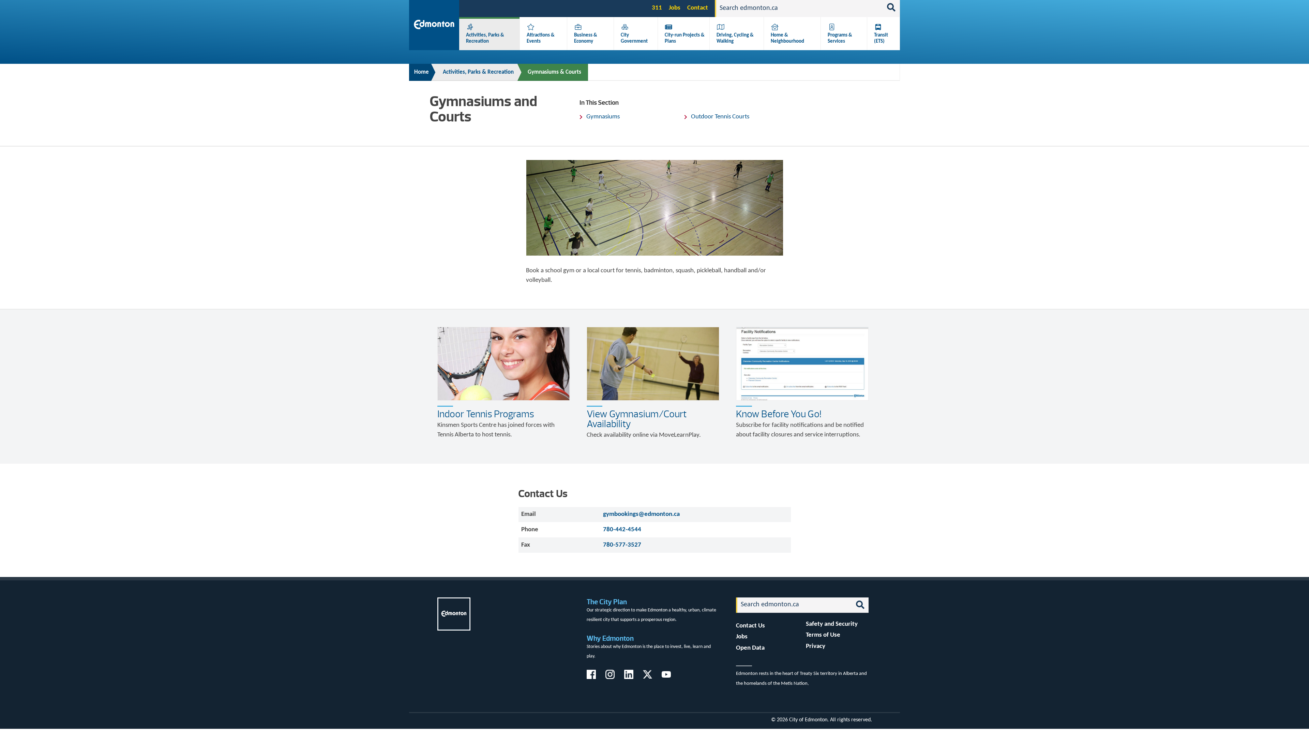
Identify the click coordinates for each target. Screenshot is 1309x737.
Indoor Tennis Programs (485, 414)
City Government (634, 38)
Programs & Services (840, 38)
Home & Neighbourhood (787, 38)
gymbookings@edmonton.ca (641, 514)
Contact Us (750, 626)
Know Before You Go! (779, 414)
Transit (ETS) (881, 38)
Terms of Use (823, 635)
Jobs (674, 8)
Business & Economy (585, 38)
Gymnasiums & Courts (554, 72)
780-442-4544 (622, 529)
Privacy (815, 646)
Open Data (750, 648)
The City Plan (607, 601)
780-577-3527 (622, 545)
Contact (697, 8)
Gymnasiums (603, 117)
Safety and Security (832, 624)
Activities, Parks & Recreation (485, 38)
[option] (654, 208)
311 (657, 8)
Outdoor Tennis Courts (720, 117)
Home (421, 72)
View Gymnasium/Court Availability (637, 419)
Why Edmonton (610, 638)
